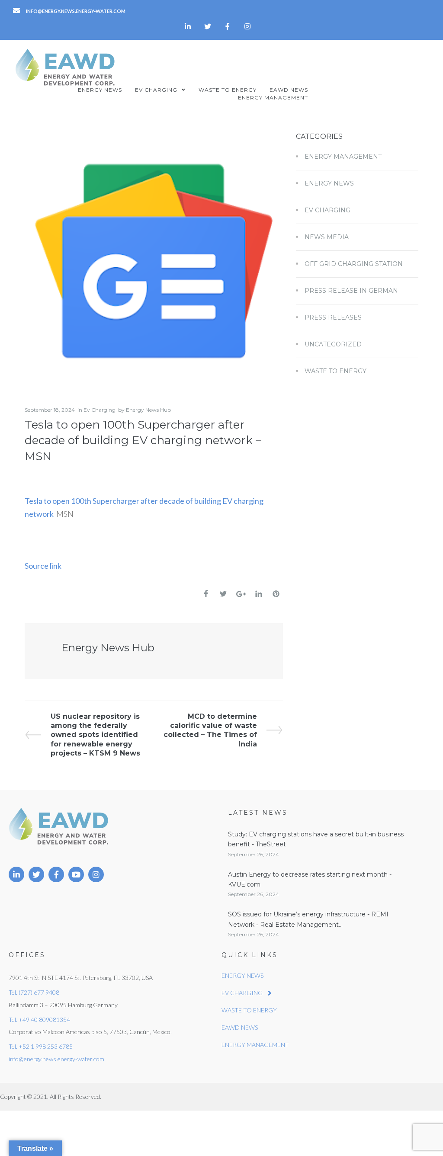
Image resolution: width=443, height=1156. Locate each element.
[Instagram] (247, 26)
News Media (327, 237)
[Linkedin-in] (188, 26)
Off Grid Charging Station (354, 264)
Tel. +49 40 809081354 (39, 1019)
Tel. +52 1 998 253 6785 (41, 1046)
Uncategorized (333, 344)
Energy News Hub (148, 410)
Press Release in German (351, 291)
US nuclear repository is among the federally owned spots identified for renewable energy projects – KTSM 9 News (95, 734)
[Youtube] (76, 874)
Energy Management (343, 156)
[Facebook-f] (227, 26)
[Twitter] (208, 26)
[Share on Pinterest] (276, 593)
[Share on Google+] (241, 594)
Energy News (329, 183)
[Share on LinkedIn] (259, 593)
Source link (43, 565)
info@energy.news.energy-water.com (56, 1059)
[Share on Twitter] (223, 593)
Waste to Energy (335, 371)
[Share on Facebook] (206, 593)
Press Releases (333, 317)
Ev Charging (99, 410)
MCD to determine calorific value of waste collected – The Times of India (210, 730)
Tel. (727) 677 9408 (34, 992)
